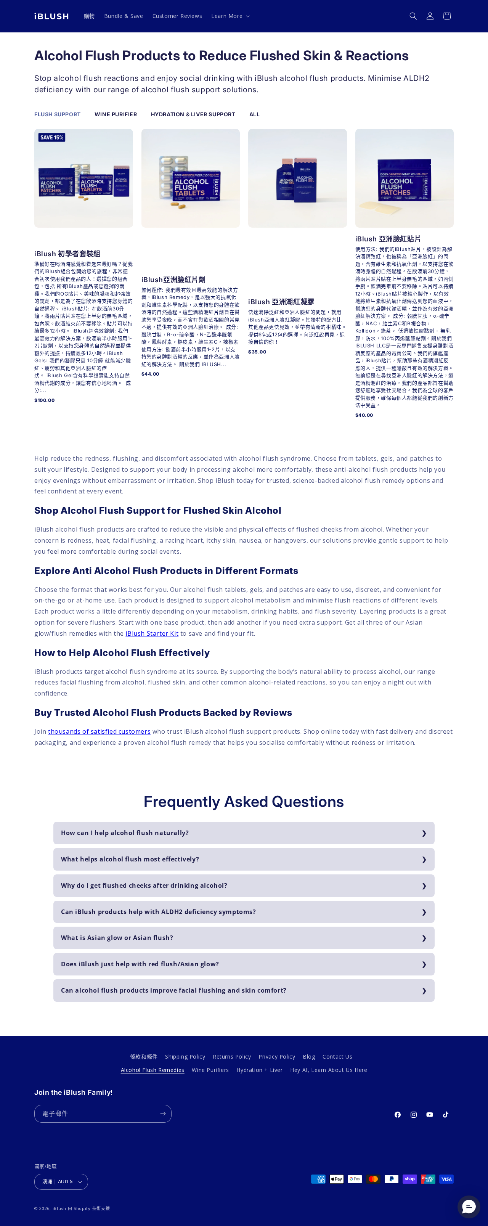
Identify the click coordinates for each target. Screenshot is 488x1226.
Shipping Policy (185, 1056)
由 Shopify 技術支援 (89, 1208)
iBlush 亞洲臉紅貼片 (388, 239)
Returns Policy (232, 1056)
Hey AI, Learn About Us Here (328, 1069)
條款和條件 (144, 1056)
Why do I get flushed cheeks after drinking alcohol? (144, 885)
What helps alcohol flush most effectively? (130, 859)
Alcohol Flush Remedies (153, 1069)
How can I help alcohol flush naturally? (125, 833)
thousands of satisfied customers (99, 731)
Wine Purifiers (210, 1069)
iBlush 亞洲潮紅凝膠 (281, 302)
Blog (309, 1056)
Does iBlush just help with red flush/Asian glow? (140, 964)
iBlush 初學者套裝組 (67, 254)
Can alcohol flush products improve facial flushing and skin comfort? (174, 990)
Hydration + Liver (259, 1069)
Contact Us (337, 1056)
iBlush (59, 1208)
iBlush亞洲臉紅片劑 (173, 280)
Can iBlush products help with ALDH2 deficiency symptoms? (158, 912)
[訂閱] (162, 1114)
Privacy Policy (276, 1056)
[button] (230, 16)
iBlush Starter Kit (151, 633)
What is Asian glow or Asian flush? (117, 938)
